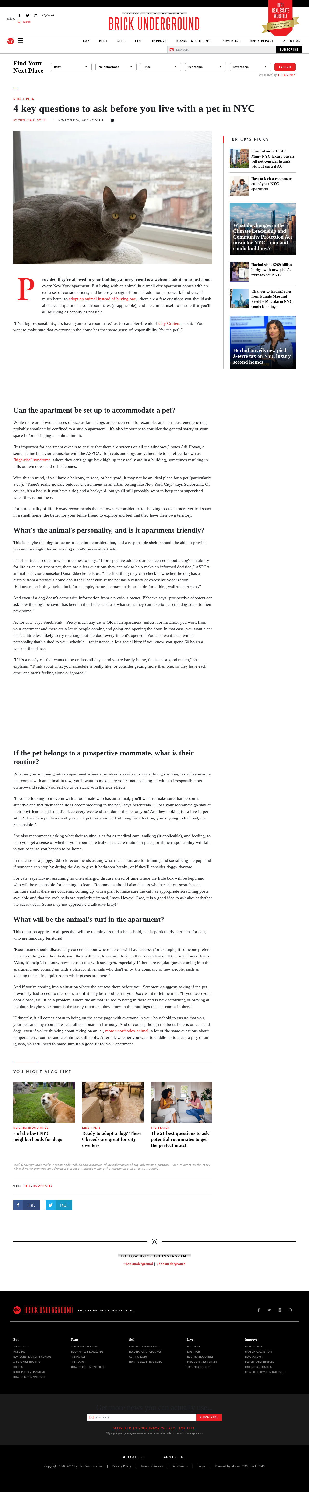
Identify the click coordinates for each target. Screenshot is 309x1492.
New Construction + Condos (32, 1356)
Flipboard (48, 15)
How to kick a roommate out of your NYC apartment (271, 184)
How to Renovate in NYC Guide (265, 1372)
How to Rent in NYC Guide (88, 1367)
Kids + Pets (23, 98)
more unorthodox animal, (128, 1030)
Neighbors (194, 1346)
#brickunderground (171, 1264)
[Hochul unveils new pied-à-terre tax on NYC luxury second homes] (263, 342)
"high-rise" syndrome (31, 459)
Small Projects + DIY (258, 1351)
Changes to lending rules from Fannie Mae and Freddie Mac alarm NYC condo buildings (272, 299)
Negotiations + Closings (145, 1351)
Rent (103, 41)
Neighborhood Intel (31, 1127)
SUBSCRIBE (289, 49)
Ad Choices (180, 1466)
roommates (42, 1185)
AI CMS (260, 1466)
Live (139, 41)
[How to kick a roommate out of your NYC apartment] (239, 186)
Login (201, 1466)
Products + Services (258, 1367)
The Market (20, 1346)
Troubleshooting (198, 1367)
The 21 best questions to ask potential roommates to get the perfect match (180, 1139)
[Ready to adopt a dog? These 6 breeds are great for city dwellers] (113, 1102)
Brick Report (262, 41)
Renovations (253, 1356)
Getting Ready (138, 1356)
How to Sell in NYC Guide (145, 1361)
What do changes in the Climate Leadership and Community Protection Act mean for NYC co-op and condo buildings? (262, 236)
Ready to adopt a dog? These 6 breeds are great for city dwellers (111, 1139)
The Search (160, 1127)
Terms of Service (152, 1466)
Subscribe (208, 1417)
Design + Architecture (259, 1361)
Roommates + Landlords (87, 1351)
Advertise (231, 41)
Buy (86, 41)
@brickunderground (138, 1264)
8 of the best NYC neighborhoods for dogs (37, 1136)
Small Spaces (254, 1346)
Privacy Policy (121, 1466)
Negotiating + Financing (29, 1372)
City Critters (169, 323)
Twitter (27, 15)
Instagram (35, 15)
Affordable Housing (26, 1361)
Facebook (19, 15)
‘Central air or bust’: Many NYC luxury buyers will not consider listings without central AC (273, 158)
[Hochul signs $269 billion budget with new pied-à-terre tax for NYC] (239, 272)
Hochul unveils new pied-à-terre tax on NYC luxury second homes (262, 356)
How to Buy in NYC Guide (29, 1377)
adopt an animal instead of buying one (102, 299)
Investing (19, 1351)
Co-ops (18, 1367)
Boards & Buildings (194, 41)
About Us (292, 41)
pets (27, 1185)
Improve (159, 41)
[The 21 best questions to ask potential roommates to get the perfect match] (181, 1102)
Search (285, 66)
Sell (121, 41)
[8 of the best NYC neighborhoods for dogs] (44, 1102)
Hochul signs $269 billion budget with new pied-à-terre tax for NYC (271, 270)
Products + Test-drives (202, 1361)
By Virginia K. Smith (30, 120)
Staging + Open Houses (144, 1346)
